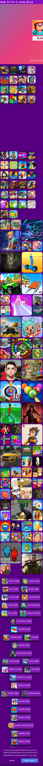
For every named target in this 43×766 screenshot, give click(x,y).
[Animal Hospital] (32, 103)
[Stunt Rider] (32, 188)
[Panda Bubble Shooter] (32, 73)
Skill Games (14, 589)
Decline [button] (11, 760)
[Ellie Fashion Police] (22, 83)
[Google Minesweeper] (14, 168)
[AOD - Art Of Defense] (22, 188)
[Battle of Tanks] (14, 73)
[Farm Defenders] (32, 93)
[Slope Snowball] (14, 198)
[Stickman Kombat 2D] (32, 168)
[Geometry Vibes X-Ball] (22, 159)
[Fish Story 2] (4, 198)
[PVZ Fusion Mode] (14, 159)
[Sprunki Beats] (32, 159)
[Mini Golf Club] (14, 208)
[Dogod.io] (14, 93)
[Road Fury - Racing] (22, 93)
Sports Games (14, 581)
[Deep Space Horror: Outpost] (22, 73)
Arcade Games (34, 597)
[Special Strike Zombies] (4, 218)
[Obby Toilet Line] (22, 178)
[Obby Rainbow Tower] (22, 168)
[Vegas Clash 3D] (4, 159)
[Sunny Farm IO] (4, 83)
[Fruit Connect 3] (4, 168)
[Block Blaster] (14, 103)
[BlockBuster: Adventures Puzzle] (32, 178)
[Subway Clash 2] (14, 188)
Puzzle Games (34, 581)
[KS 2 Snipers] (4, 103)
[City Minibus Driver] (4, 73)
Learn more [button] (33, 755)
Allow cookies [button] (29, 760)
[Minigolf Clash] (22, 208)
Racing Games (33, 589)
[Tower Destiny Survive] (32, 208)
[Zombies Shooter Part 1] (32, 83)
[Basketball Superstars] (4, 208)
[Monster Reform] (4, 188)
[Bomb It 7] (32, 198)
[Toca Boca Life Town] (14, 218)
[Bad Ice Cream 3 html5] (4, 178)
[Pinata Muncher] (14, 83)
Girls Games (13, 605)
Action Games (13, 597)
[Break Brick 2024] (14, 178)
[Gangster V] (22, 103)
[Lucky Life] (4, 93)
